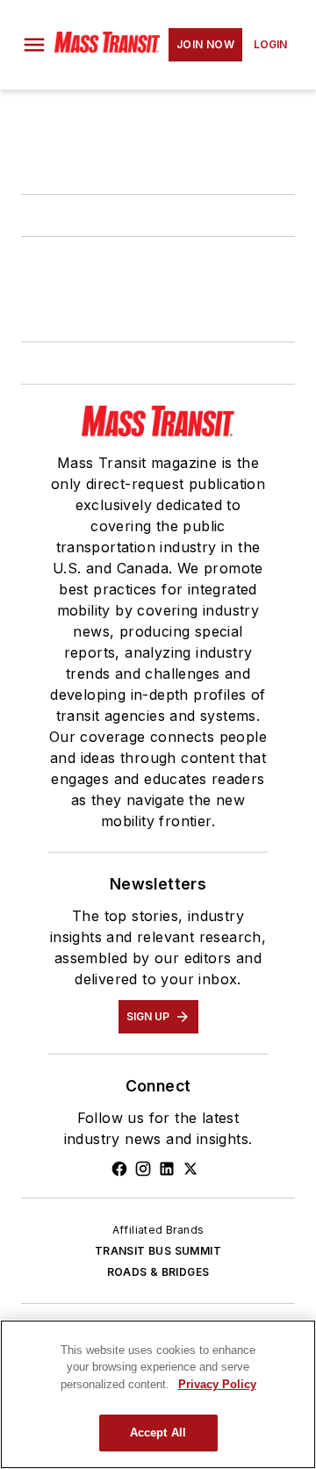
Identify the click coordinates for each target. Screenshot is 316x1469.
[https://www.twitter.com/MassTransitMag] (190, 1168)
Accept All (158, 1432)
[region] (158, 1394)
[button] (34, 45)
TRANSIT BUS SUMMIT (158, 1250)
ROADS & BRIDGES (158, 1271)
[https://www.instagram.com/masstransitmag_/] (143, 1168)
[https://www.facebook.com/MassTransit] (119, 1168)
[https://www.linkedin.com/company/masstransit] (167, 1168)
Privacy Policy (217, 1384)
